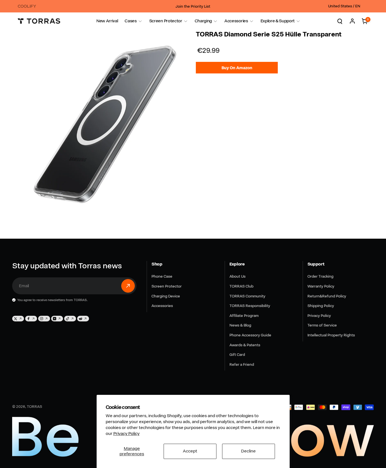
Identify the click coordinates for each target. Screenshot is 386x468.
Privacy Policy (126, 433)
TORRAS (34, 406)
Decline (248, 451)
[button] (130, 21)
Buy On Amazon (237, 67)
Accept (190, 451)
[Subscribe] (128, 286)
